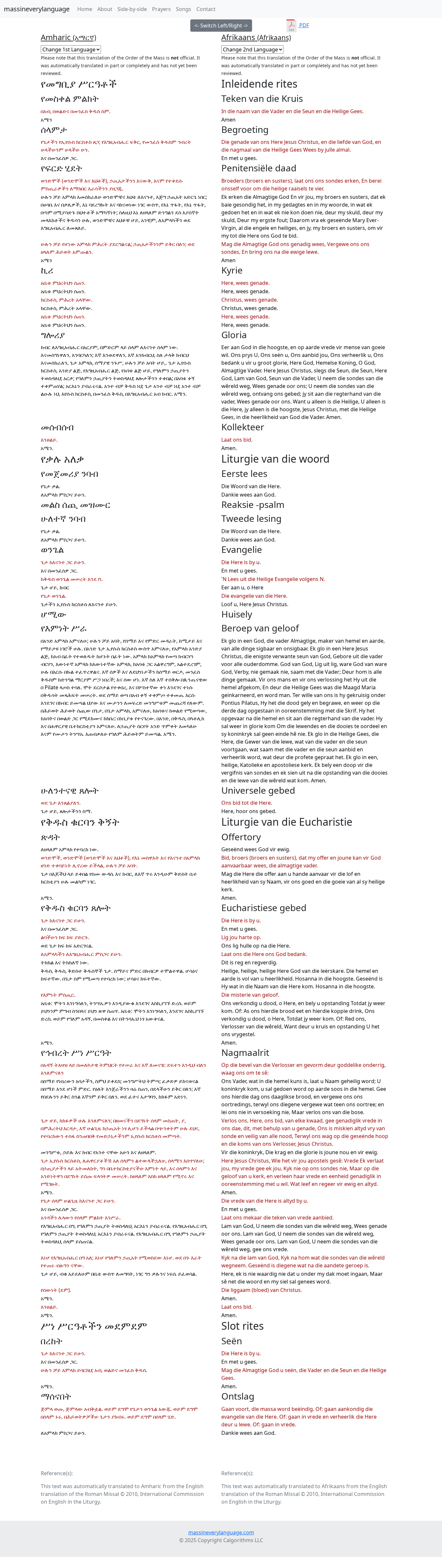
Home (86, 9)
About (104, 9)
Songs (183, 9)
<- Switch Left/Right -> (221, 25)
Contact (205, 9)
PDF (303, 25)
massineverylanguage (37, 9)
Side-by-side (132, 9)
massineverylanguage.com (221, 1532)
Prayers (161, 9)
